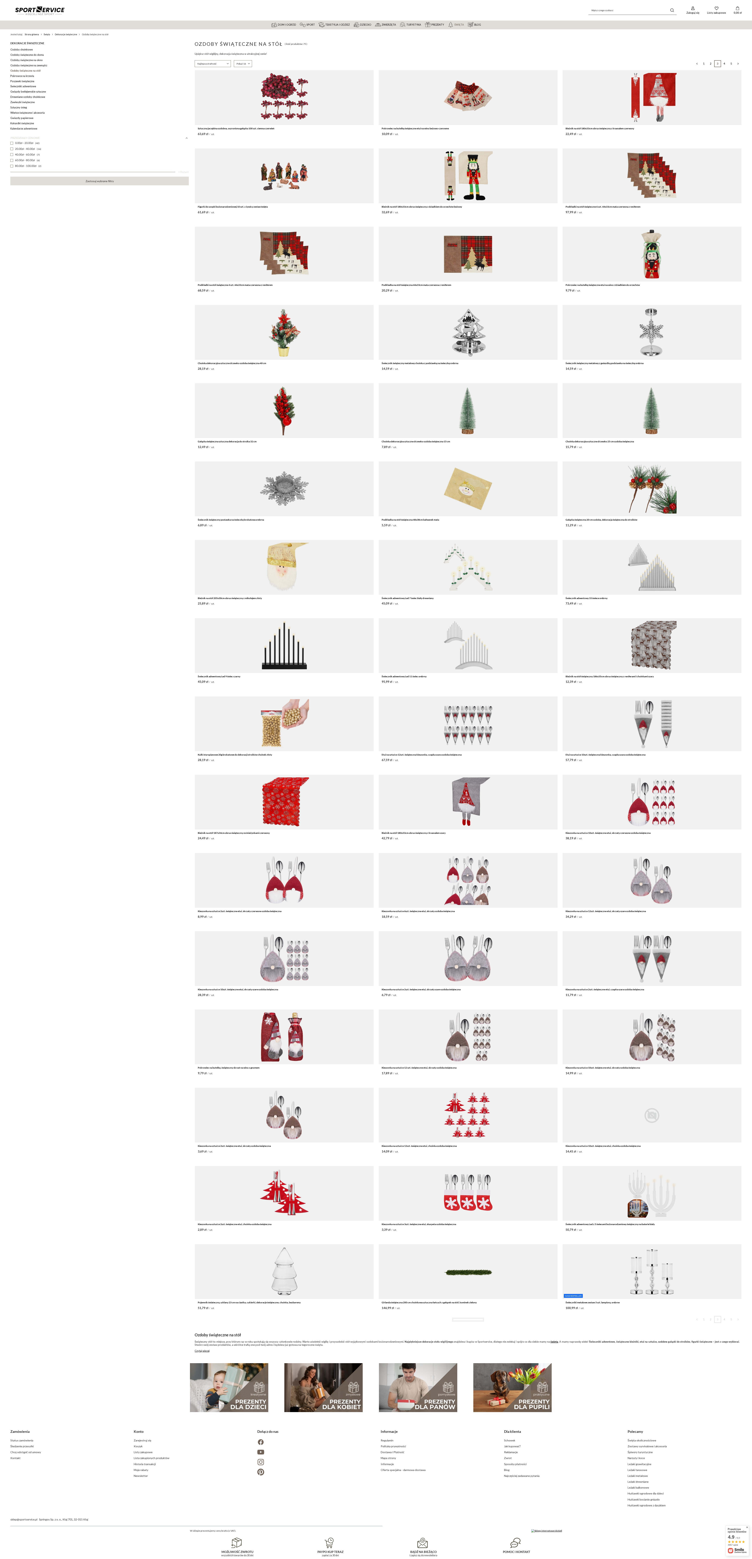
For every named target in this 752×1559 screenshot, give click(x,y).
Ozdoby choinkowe (21, 49)
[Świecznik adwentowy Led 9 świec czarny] (284, 645)
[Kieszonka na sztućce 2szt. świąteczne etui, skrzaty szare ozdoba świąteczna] (468, 958)
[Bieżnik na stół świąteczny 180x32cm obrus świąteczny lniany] (652, 1350)
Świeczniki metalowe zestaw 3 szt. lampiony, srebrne (593, 1302)
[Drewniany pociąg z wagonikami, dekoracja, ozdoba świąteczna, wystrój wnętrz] (468, 1350)
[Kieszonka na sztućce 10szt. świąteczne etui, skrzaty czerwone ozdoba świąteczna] (652, 802)
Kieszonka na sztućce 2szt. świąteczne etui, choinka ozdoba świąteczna (234, 1224)
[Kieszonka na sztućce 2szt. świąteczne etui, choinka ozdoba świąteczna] (284, 1193)
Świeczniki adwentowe (23, 86)
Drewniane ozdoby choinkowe (27, 96)
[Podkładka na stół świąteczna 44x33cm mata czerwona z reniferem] (468, 254)
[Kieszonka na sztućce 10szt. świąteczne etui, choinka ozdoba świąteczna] (652, 1115)
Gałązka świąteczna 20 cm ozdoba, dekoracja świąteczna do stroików (601, 519)
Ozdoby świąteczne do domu (27, 54)
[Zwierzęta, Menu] (398, 24)
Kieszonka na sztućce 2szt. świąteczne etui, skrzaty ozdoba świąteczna (234, 1145)
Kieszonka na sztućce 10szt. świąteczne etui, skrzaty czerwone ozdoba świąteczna (608, 832)
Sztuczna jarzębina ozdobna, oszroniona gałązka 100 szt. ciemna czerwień (236, 128)
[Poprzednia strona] (697, 63)
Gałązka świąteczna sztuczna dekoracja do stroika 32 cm (227, 441)
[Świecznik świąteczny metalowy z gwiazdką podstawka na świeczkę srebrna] (652, 332)
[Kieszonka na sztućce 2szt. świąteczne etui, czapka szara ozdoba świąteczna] (652, 958)
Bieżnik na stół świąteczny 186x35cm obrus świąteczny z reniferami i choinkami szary (610, 676)
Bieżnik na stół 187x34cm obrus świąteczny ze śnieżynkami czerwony (234, 832)
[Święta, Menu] (466, 24)
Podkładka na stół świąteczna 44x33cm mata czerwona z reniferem (416, 284)
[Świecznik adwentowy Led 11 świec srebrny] (468, 645)
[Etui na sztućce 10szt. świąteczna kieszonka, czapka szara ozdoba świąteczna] (652, 723)
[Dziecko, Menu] (373, 24)
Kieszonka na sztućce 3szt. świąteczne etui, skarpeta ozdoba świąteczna (419, 1224)
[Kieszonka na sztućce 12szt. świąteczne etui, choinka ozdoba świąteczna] (468, 1115)
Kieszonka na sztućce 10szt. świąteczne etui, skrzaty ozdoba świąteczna (603, 1067)
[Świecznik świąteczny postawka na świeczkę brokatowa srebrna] (284, 488)
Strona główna (32, 34)
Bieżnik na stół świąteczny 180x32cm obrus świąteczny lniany (597, 1380)
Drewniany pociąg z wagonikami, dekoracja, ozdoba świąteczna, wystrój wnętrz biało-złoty (245, 1380)
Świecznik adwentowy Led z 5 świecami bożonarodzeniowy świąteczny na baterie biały (610, 1224)
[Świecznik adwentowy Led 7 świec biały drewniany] (468, 567)
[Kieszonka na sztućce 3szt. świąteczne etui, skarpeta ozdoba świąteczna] (468, 1193)
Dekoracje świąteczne (66, 34)
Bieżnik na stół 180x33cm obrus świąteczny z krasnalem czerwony (600, 128)
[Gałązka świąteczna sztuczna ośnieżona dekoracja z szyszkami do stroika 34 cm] (284, 1506)
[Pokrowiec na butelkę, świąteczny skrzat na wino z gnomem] (284, 1036)
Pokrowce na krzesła (22, 75)
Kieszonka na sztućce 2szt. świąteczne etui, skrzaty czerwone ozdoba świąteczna (239, 911)
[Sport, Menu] (317, 24)
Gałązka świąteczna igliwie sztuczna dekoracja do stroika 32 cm (230, 1459)
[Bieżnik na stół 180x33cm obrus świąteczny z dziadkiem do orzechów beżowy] (468, 175)
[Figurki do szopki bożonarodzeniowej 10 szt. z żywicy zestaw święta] (284, 175)
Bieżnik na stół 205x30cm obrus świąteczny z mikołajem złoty (230, 598)
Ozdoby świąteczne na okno (26, 60)
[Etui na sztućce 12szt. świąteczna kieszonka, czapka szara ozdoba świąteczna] (468, 723)
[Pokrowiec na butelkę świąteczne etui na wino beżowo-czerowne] (468, 97)
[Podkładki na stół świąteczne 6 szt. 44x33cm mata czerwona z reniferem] (652, 175)
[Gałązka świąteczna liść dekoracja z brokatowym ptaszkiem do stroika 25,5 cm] (468, 1428)
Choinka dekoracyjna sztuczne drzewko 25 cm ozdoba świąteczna (600, 441)
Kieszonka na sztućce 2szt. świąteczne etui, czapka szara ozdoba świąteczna (605, 989)
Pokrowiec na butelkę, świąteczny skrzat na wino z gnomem (228, 1067)
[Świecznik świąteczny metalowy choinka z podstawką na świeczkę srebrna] (468, 332)
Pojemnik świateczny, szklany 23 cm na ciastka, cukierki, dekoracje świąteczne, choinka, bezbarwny (249, 1302)
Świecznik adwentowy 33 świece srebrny (586, 598)
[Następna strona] (738, 63)
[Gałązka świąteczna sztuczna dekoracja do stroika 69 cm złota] (652, 1428)
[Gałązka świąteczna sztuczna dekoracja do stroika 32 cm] (284, 410)
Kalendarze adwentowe (23, 128)
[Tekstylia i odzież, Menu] (351, 24)
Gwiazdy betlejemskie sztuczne (28, 91)
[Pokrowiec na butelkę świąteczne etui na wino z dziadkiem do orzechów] (652, 254)
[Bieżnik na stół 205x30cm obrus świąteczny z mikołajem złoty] (284, 567)
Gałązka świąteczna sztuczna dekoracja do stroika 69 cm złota (598, 1459)
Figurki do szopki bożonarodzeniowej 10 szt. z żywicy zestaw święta (233, 206)
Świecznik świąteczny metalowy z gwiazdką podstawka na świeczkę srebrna (605, 363)
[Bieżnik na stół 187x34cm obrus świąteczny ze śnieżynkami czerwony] (284, 802)
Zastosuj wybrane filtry (100, 181)
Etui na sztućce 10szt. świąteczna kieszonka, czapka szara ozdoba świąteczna (605, 754)
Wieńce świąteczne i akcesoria (27, 112)
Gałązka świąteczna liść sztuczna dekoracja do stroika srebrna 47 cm (601, 1537)
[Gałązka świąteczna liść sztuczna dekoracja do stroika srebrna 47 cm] (652, 1506)
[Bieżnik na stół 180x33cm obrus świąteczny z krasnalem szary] (468, 802)
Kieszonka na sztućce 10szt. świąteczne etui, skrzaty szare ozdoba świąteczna (238, 989)
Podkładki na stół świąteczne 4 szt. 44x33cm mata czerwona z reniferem (235, 284)
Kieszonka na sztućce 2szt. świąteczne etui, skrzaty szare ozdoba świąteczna (421, 989)
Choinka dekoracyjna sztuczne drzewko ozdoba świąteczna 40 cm (232, 363)
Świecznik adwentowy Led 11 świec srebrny (404, 676)
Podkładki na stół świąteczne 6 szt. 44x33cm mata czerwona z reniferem (603, 206)
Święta (47, 34)
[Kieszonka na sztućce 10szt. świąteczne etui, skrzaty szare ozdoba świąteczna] (284, 958)
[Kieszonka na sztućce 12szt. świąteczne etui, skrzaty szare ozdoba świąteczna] (652, 880)
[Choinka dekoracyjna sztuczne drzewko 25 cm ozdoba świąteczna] (652, 410)
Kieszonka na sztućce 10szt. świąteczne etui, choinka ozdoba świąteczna (603, 1145)
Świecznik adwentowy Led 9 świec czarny (219, 676)
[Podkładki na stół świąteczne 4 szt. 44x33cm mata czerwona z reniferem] (284, 254)
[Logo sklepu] (39, 10)
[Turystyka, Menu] (423, 24)
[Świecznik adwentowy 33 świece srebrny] (652, 567)
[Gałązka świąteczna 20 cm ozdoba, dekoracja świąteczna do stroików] (652, 488)
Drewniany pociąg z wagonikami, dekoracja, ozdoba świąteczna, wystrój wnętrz (423, 1380)
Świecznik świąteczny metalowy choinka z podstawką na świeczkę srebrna (420, 363)
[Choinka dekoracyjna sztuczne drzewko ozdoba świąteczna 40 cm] (284, 332)
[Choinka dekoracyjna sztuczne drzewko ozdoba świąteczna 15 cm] (468, 410)
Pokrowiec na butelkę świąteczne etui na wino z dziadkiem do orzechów (603, 284)
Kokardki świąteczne (22, 123)
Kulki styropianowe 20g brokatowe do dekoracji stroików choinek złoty (235, 754)
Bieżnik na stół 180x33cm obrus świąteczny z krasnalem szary (414, 832)
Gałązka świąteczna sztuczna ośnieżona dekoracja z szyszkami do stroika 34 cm (239, 1537)
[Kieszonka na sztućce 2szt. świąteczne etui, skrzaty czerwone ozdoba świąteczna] (284, 880)
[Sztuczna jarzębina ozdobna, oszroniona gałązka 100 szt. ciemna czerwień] (284, 97)
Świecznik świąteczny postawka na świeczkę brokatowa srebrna (231, 519)
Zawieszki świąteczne (22, 102)
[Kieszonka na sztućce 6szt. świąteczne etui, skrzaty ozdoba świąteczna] (468, 880)
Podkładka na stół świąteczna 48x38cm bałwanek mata (410, 519)
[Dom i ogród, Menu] (298, 24)
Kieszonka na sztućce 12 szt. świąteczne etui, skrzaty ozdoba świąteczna (419, 1067)
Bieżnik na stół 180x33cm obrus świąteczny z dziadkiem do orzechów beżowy (422, 206)
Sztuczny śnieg (18, 107)
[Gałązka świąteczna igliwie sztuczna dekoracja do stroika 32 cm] (284, 1428)
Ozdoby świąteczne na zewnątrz (28, 65)
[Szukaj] (672, 10)
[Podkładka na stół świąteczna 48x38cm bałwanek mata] (468, 488)
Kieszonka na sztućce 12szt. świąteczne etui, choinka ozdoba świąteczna (419, 1145)
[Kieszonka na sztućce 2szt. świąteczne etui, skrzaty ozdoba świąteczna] (284, 1115)
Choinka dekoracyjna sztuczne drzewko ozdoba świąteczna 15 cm (416, 441)
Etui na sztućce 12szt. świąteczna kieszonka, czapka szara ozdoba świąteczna (422, 754)
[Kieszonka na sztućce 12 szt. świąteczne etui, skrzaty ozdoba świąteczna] (468, 1036)
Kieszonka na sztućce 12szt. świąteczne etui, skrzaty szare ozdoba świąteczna (606, 911)
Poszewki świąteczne (22, 81)
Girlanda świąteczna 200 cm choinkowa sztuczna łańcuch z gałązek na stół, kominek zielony (429, 1302)
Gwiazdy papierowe (21, 118)
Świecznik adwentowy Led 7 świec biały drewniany (408, 598)
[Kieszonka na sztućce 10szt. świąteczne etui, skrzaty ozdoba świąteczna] (652, 1036)
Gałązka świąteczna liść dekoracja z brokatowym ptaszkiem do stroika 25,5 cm (422, 1459)
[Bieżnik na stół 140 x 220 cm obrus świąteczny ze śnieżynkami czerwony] (468, 1506)
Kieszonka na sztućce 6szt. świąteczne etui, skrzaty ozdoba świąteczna (418, 911)
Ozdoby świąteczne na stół (25, 70)
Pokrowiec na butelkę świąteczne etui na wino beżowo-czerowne (415, 128)
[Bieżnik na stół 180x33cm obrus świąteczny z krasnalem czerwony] (652, 97)
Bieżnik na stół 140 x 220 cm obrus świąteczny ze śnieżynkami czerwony (419, 1537)
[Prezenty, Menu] (446, 24)
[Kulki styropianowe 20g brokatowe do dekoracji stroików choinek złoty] (284, 723)
